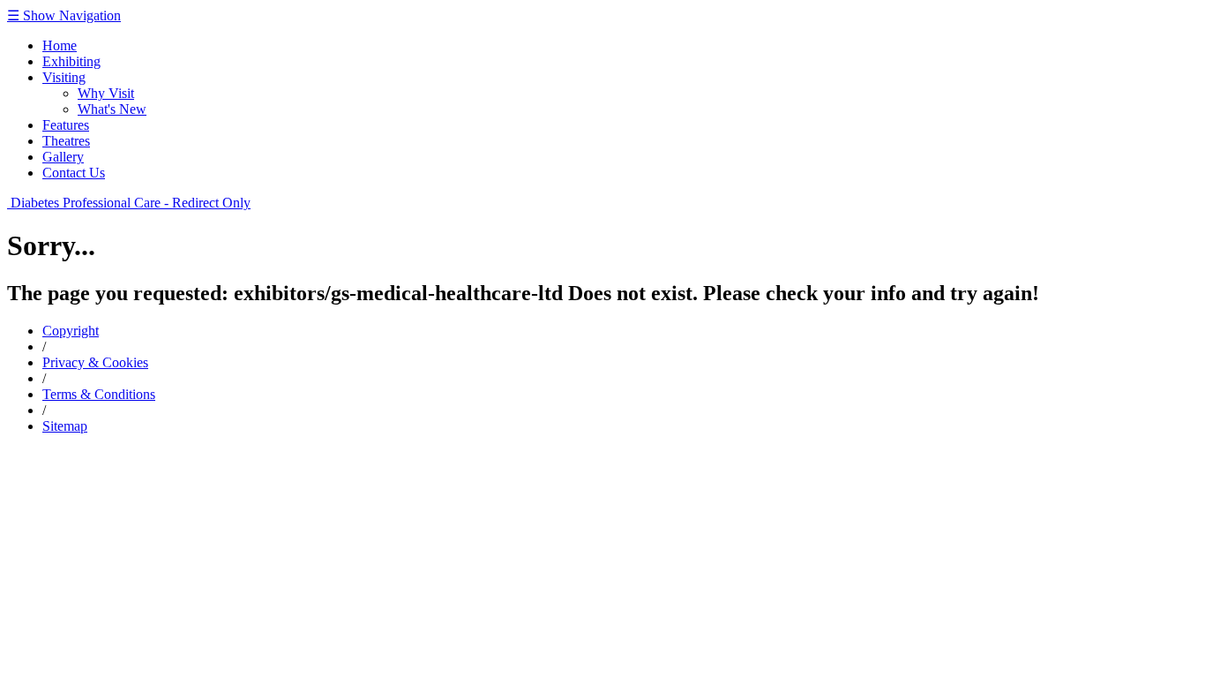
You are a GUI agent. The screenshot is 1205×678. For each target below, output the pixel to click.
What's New (112, 109)
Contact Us (73, 172)
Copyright (70, 330)
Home (59, 45)
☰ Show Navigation (64, 15)
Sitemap (64, 425)
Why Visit (106, 93)
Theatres (66, 140)
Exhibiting (71, 61)
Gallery (63, 156)
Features (65, 124)
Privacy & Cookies (95, 362)
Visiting (64, 77)
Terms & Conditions (98, 394)
